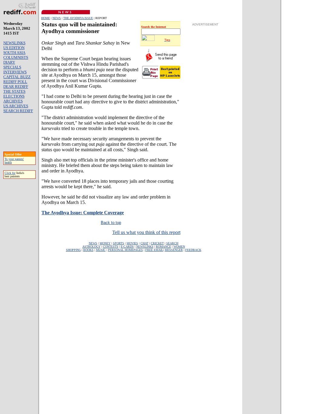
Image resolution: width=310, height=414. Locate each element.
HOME (45, 18)
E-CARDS (127, 246)
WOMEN (179, 246)
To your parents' (14, 159)
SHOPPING (73, 250)
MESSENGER (174, 250)
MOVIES (132, 243)
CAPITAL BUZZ (17, 77)
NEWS (56, 18)
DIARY (9, 62)
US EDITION (14, 47)
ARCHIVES (13, 101)
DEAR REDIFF (15, 86)
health (8, 162)
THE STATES (14, 91)
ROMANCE (163, 246)
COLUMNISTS (15, 57)
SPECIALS (12, 67)
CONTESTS (110, 246)
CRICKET (157, 243)
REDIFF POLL (15, 81)
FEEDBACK (193, 250)
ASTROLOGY (91, 246)
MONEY (105, 243)
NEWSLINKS (14, 43)
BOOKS (88, 250)
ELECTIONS (14, 96)
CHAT (144, 243)
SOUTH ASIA (14, 52)
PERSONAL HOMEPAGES (125, 250)
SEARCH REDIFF (18, 111)
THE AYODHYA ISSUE (78, 18)
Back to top (111, 222)
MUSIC (101, 250)
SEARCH (172, 243)
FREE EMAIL (154, 250)
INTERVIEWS (15, 72)
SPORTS (118, 243)
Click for (10, 173)
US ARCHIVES (15, 106)
